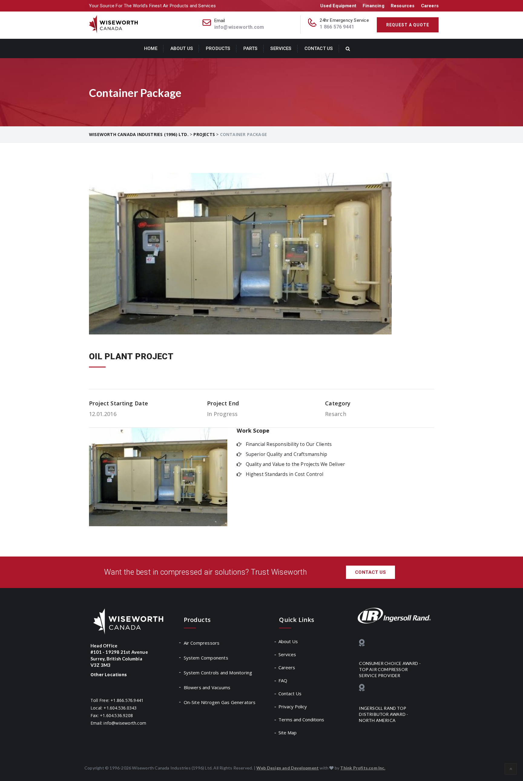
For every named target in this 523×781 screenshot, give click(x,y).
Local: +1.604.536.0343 (113, 708)
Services (280, 48)
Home (150, 48)
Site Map (288, 732)
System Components (206, 658)
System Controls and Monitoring (218, 673)
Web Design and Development (287, 767)
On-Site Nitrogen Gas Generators (220, 702)
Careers (430, 5)
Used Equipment (338, 5)
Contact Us (318, 48)
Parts (250, 48)
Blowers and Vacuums (207, 687)
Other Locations (108, 674)
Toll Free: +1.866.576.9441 (116, 700)
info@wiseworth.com (239, 27)
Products (218, 48)
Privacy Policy (293, 706)
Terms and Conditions (301, 719)
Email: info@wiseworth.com (118, 723)
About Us (181, 48)
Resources (403, 5)
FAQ (283, 680)
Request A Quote (407, 24)
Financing (373, 5)
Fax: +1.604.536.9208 (111, 715)
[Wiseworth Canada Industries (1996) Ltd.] (113, 23)
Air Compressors (202, 643)
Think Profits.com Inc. (362, 767)
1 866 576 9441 (337, 27)
